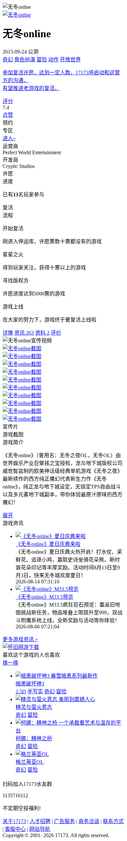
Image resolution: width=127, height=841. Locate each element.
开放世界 (70, 59)
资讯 (24, 333)
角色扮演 (24, 59)
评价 (56, 333)
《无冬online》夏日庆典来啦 (48, 544)
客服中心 (15, 829)
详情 (8, 333)
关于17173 (14, 821)
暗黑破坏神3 (30, 683)
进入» (9, 138)
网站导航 (39, 829)
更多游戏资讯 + (20, 639)
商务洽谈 (88, 821)
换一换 (10, 663)
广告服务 (64, 821)
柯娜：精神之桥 (34, 738)
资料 (42, 333)
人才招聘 (40, 821)
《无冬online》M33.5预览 (44, 597)
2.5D (21, 691)
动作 (53, 59)
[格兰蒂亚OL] (32, 754)
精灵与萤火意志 (34, 707)
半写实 (35, 691)
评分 (8, 101)
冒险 (41, 59)
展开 (8, 515)
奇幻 (8, 59)
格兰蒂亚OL (30, 762)
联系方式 (113, 821)
